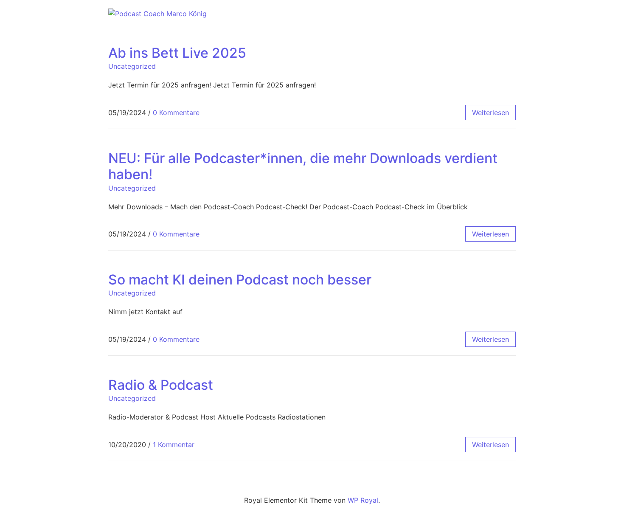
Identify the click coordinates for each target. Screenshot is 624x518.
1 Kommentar (173, 444)
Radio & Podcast (160, 385)
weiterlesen (490, 112)
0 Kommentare (176, 112)
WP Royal (363, 500)
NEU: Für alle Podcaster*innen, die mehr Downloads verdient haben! (303, 166)
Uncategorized (132, 66)
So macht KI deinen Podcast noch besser (239, 279)
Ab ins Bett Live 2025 (177, 53)
